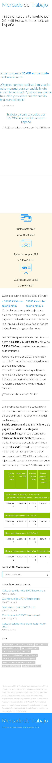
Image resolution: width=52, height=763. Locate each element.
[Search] (47, 574)
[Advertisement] (26, 152)
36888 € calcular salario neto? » (35, 303)
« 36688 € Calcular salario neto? (12, 303)
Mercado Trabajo (25, 4)
